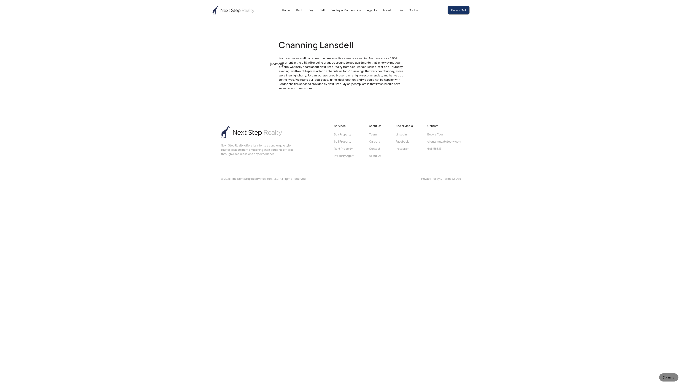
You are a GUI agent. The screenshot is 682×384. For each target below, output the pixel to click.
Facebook (402, 141)
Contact (414, 10)
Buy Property (342, 134)
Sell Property (342, 141)
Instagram (402, 149)
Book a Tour (435, 134)
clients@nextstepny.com (444, 141)
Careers (374, 141)
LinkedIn (401, 134)
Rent (299, 10)
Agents (372, 10)
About (387, 10)
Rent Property (343, 149)
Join (400, 10)
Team (373, 134)
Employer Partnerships (346, 10)
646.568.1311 (435, 149)
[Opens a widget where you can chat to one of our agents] (668, 377)
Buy (311, 10)
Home (286, 10)
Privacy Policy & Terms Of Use (441, 179)
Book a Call (458, 10)
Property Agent (344, 156)
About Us (375, 156)
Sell (322, 10)
